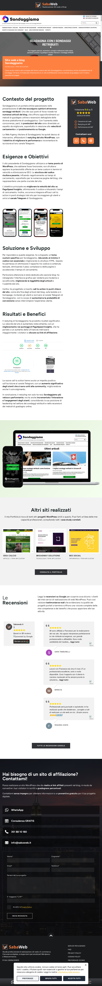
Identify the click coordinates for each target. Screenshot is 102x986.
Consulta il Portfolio (51, 572)
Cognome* (55, 856)
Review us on (20, 641)
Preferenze (27, 978)
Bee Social (75, 556)
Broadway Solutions (48, 556)
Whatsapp (76, 141)
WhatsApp (17, 809)
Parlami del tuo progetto (16, 875)
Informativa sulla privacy (68, 972)
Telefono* (55, 866)
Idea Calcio (9, 556)
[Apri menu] (89, 982)
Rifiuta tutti (51, 978)
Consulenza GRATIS (22, 820)
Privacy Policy (26, 907)
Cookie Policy (74, 957)
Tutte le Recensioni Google (51, 746)
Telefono (83, 141)
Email (91, 141)
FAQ (69, 949)
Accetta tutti (74, 978)
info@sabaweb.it (21, 842)
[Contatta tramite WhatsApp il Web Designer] (12, 982)
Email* (9, 866)
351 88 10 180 (19, 831)
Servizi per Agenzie (76, 946)
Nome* (10, 856)
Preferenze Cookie (76, 960)
